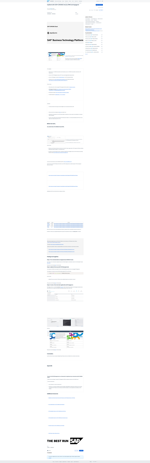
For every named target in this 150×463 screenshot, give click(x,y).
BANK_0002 (79, 58)
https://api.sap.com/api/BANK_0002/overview (57, 244)
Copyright (60, 461)
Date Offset (97, 21)
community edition (61, 77)
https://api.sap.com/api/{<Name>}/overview (53, 242)
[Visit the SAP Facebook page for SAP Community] (92, 461)
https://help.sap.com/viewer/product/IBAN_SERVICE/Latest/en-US (58, 80)
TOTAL (48, 227)
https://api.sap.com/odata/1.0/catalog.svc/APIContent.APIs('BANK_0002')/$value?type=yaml (61, 251)
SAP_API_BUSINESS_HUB (67, 161)
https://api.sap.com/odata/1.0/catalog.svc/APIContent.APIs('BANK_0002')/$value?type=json (61, 249)
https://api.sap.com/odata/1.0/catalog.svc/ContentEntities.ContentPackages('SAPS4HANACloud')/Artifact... (63, 175)
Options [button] (96, 6)
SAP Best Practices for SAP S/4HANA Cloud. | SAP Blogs (56, 425)
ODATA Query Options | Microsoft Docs (54, 433)
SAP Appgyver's (66, 56)
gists (60, 112)
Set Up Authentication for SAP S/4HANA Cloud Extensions (56, 404)
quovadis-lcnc (52, 447)
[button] (99, 10)
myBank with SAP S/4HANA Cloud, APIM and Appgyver (63, 4)
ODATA (48, 223)
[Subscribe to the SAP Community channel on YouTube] (95, 461)
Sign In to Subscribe (99, 4)
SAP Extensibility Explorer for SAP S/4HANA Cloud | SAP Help (57, 411)
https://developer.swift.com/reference (60, 79)
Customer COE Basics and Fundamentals (90, 21)
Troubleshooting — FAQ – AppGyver (60, 94)
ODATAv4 (48, 224)
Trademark (68, 461)
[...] (68, 139)
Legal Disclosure (64, 461)
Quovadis (48, 447)
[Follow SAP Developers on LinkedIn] (96, 461)
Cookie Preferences (76, 461)
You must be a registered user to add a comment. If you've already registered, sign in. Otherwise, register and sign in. (64, 456)
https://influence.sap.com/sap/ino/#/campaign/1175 (61, 152)
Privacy (54, 461)
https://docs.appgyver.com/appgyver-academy (62, 92)
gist (55, 349)
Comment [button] (81, 450)
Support (72, 461)
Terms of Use (56, 461)
